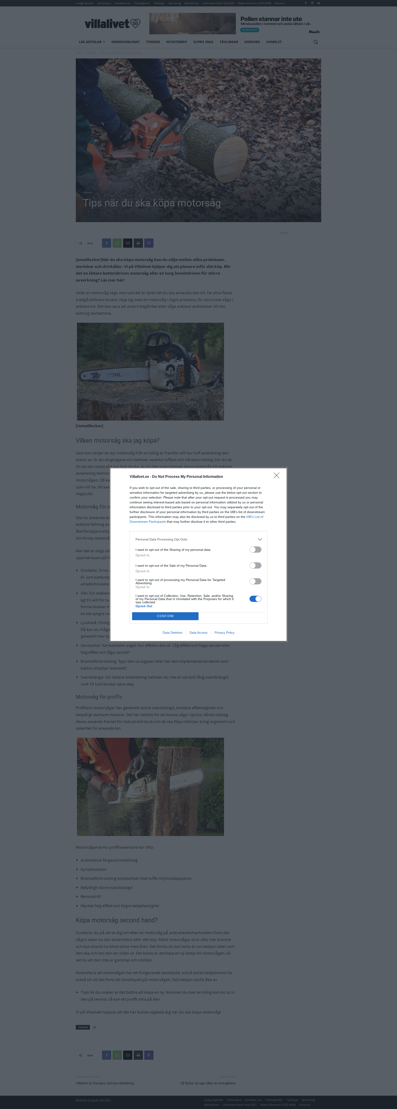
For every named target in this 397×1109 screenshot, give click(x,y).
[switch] (255, 549)
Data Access (198, 632)
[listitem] (198, 539)
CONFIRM (165, 616)
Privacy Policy (225, 632)
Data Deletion (172, 632)
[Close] (278, 477)
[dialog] (198, 554)
